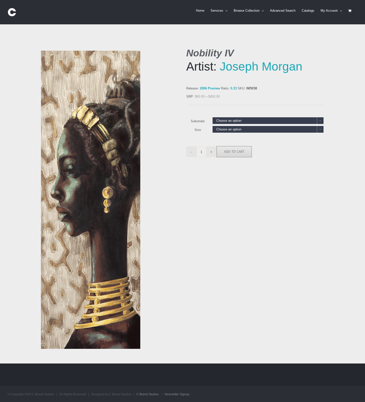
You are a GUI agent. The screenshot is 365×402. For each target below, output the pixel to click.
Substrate (198, 121)
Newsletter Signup (177, 394)
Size (197, 130)
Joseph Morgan (261, 66)
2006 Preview (210, 88)
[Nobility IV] (110, 200)
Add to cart (234, 151)
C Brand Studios (148, 394)
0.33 (233, 88)
